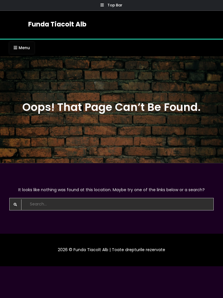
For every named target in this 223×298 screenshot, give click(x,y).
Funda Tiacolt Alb (57, 24)
